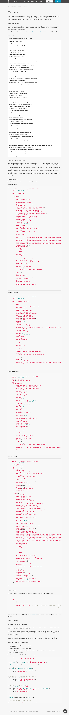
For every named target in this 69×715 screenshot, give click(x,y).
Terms (32, 711)
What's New (21, 711)
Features (41, 1)
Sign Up (49, 1)
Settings (19, 6)
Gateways (26, 1)
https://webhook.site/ (36, 31)
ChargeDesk (13, 711)
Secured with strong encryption (52, 711)
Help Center (13, 6)
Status (36, 711)
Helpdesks (33, 1)
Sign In (58, 1)
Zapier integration (33, 614)
